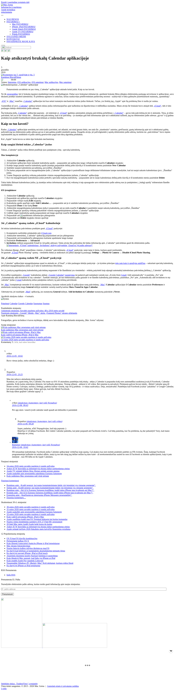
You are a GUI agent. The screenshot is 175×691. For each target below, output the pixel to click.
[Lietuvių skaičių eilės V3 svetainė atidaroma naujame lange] (87, 623)
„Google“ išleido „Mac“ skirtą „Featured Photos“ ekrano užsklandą (39, 313)
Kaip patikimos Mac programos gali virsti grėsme (22, 330)
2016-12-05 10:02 (15, 356)
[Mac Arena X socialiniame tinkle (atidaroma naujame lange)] (9, 51)
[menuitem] (90, 19)
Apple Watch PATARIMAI (24, 29)
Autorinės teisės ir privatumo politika (63, 686)
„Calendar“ (28, 101)
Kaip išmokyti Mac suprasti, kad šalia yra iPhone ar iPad (31, 558)
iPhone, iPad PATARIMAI (23, 26)
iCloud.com (46, 233)
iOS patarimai (37, 82)
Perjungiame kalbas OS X (18, 541)
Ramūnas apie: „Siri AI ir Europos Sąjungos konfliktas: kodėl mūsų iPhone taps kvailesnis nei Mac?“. (50, 490)
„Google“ (26, 275)
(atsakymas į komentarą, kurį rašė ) (37, 403)
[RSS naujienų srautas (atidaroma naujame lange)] (2, 51)
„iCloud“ (157, 106)
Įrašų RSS (11, 575)
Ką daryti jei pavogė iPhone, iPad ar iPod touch (27, 553)
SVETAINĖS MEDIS (16, 36)
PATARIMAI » (13, 22)
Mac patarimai (65, 82)
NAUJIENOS (13, 19)
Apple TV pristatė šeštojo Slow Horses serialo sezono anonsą (33, 471)
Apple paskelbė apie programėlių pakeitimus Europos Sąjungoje (34, 473)
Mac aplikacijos (51, 82)
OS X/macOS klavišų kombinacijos (22, 538)
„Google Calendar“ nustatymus (61, 275)
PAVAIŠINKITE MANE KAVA (21, 41)
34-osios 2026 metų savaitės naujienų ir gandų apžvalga (31, 466)
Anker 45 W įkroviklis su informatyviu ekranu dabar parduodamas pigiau (38, 468)
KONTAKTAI (13, 39)
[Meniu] (2, 15)
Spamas (46, 303)
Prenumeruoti (7, 594)
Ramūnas (16, 445)
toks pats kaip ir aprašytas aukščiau (130, 263)
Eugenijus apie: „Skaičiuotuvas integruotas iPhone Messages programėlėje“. (39, 495)
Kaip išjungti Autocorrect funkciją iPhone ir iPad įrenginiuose (33, 543)
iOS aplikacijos (23, 82)
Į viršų (4, 688)
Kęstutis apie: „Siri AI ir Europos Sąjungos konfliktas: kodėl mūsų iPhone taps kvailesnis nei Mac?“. (50, 493)
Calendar (14, 303)
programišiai (12, 94)
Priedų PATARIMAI (21, 34)
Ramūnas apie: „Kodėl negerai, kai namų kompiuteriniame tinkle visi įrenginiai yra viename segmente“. (51, 485)
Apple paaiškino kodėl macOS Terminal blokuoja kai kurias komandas (37, 519)
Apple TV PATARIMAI (22, 31)
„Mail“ (28, 292)
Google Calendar (25, 303)
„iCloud (14, 252)
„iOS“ (3, 101)
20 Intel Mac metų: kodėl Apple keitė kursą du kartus (29, 524)
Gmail (123, 275)
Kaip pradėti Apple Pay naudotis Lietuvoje (25, 560)
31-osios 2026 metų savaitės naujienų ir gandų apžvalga (31, 509)
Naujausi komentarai (10, 480)
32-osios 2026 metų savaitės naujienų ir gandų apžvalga (25, 340)
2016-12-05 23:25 (15, 374)
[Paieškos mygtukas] (3, 47)
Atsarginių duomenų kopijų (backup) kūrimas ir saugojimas (32, 556)
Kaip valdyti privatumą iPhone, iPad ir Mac (20, 335)
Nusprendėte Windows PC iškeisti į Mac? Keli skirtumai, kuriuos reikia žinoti (40, 563)
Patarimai (5, 303)
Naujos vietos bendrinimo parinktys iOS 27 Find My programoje (34, 522)
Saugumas (37, 303)
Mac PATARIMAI (20, 24)
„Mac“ (11, 101)
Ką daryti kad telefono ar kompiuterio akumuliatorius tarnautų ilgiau (36, 551)
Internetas (12, 82)
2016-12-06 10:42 (20, 447)
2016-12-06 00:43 (20, 405)
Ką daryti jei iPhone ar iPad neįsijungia (23, 565)
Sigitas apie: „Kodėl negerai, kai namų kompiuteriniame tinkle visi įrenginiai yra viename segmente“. (50, 488)
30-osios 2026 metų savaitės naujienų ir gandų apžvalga (31, 507)
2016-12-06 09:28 (26, 424)
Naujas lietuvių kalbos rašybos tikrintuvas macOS (28, 548)
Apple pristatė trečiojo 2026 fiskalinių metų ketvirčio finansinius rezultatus (38, 529)
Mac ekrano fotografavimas (18, 546)
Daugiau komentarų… (16, 497)
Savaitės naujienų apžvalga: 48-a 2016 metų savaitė (32, 310)
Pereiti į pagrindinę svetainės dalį (15, 2)
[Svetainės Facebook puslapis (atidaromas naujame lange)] (6, 51)
